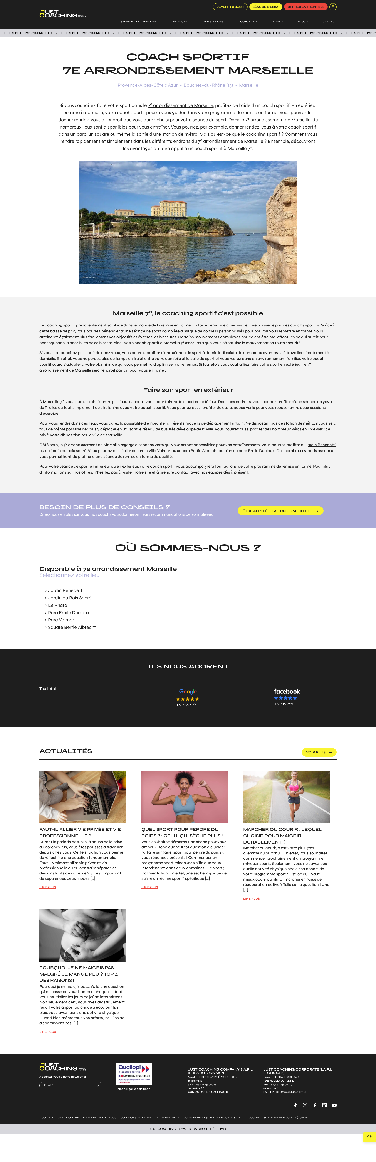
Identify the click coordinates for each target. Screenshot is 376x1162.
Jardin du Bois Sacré (69, 598)
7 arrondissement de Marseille (180, 105)
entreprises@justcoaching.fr (285, 1091)
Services (180, 21)
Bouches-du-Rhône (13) (208, 85)
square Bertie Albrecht (197, 450)
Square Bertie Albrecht (72, 627)
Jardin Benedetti (66, 590)
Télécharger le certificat (133, 1089)
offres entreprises (305, 7)
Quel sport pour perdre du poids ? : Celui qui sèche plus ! (182, 833)
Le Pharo (57, 605)
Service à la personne (138, 21)
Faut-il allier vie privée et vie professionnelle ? (80, 833)
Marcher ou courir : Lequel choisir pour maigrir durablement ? (282, 836)
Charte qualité (68, 1117)
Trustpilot (48, 688)
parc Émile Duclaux (257, 450)
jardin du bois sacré (68, 450)
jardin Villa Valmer (154, 450)
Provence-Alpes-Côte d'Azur (148, 85)
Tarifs (276, 21)
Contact (330, 21)
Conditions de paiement (137, 1117)
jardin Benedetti (321, 444)
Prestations (213, 21)
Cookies (254, 1117)
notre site (142, 472)
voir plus (316, 752)
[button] (188, 697)
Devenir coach (230, 7)
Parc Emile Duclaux (68, 613)
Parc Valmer (61, 620)
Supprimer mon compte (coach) (286, 1117)
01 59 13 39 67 (271, 1088)
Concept (247, 21)
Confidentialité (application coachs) (209, 1117)
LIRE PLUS (47, 887)
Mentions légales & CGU (99, 1117)
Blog (302, 21)
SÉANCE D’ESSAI (266, 7)
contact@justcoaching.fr (208, 1091)
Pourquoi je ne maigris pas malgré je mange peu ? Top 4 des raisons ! (78, 974)
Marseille (248, 85)
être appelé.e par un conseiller (276, 511)
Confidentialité (168, 1117)
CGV (241, 1117)
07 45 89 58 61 (196, 1088)
